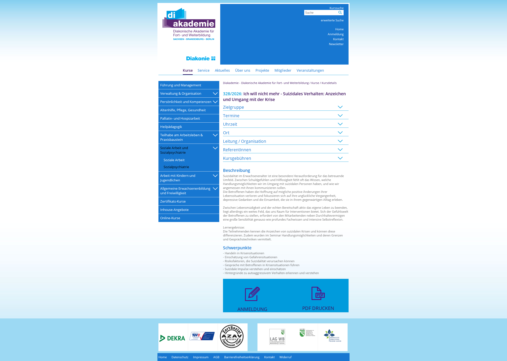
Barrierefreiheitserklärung (241, 357)
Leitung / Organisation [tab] (244, 141)
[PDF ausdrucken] (318, 303)
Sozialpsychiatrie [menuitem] (176, 167)
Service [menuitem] (204, 70)
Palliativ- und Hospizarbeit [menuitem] (180, 118)
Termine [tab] (231, 115)
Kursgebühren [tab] (237, 158)
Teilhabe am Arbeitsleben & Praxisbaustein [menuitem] (181, 137)
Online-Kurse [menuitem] (170, 218)
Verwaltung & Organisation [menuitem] (180, 93)
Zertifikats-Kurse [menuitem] (173, 201)
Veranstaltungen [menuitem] (310, 70)
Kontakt (338, 39)
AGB (216, 357)
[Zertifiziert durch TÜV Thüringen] (202, 339)
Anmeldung (336, 34)
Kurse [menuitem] (188, 70)
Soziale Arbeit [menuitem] (174, 160)
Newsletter (336, 44)
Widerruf (285, 357)
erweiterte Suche (332, 20)
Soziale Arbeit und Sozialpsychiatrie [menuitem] (174, 150)
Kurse (315, 83)
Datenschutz (180, 357)
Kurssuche (337, 8)
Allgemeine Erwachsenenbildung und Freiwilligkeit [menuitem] (185, 190)
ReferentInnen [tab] (237, 149)
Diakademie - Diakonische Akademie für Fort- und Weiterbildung (266, 83)
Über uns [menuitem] (242, 70)
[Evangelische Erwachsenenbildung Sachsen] (332, 341)
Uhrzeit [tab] (230, 124)
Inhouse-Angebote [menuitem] (174, 209)
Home (339, 29)
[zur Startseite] (188, 63)
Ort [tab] (226, 132)
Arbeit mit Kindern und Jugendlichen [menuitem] (177, 177)
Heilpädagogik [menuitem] (171, 126)
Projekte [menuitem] (262, 70)
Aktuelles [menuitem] (222, 70)
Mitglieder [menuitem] (282, 70)
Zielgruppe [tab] (233, 107)
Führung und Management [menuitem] (180, 85)
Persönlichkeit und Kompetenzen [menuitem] (185, 101)
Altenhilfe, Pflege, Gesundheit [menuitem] (183, 110)
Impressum (201, 357)
